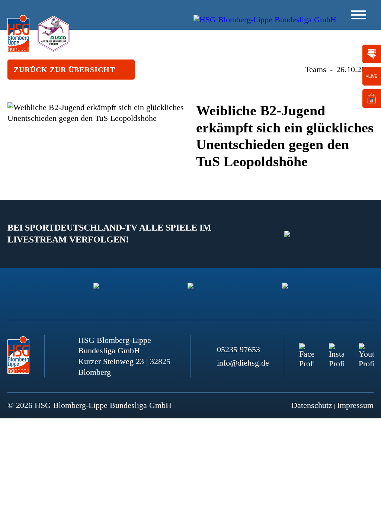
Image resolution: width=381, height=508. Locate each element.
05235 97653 (238, 349)
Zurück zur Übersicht (64, 69)
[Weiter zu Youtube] (366, 350)
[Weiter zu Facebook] (306, 350)
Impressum (355, 405)
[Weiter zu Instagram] (336, 350)
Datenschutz (311, 405)
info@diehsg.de (243, 362)
